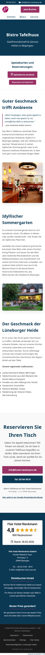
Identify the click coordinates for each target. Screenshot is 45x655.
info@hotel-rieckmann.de (22, 469)
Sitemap (23, 640)
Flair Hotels (34, 640)
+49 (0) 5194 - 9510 (24, 566)
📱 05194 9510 (10, 2)
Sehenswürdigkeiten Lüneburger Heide (21, 644)
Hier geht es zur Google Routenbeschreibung (22, 497)
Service (34, 17)
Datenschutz (28, 635)
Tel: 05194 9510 (22, 479)
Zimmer (11, 17)
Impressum (14, 635)
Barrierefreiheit (9, 640)
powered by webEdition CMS (36, 654)
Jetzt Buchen (30, 9)
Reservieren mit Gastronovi (22, 82)
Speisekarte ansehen (23, 74)
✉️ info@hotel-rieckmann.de (30, 2)
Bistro (23, 17)
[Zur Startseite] (7, 9)
